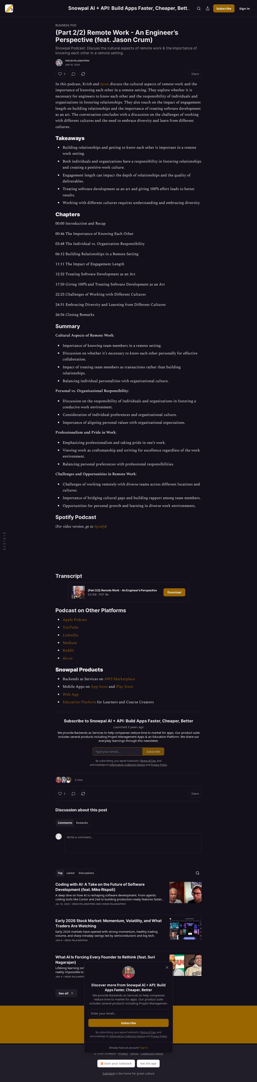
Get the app (148, 1063)
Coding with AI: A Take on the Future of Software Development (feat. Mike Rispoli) (100, 887)
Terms (134, 1053)
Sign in (244, 8)
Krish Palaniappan (83, 904)
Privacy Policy (159, 1036)
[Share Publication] (208, 8)
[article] (128, 896)
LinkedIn (70, 635)
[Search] (199, 8)
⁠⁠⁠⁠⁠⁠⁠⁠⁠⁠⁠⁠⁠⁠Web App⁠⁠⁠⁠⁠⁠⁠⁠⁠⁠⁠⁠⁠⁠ (71, 694)
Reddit (68, 650)
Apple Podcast (75, 620)
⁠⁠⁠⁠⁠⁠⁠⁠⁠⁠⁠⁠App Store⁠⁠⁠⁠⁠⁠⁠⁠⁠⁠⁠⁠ (99, 687)
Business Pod (65, 25)
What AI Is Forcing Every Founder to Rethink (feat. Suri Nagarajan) (105, 960)
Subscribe (223, 8)
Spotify (99, 526)
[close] (167, 967)
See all (63, 993)
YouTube (70, 627)
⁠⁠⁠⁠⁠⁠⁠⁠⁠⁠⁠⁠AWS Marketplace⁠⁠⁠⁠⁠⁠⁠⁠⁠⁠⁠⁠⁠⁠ (119, 679)
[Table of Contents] (4, 541)
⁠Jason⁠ (104, 84)
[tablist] (72, 823)
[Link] (50, 138)
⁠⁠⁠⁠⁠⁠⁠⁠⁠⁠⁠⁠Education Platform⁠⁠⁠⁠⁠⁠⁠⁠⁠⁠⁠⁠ (79, 702)
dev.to (67, 658)
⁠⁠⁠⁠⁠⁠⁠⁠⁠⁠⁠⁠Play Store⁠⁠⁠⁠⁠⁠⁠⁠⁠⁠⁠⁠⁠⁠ (124, 687)
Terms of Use (148, 1032)
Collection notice (152, 1053)
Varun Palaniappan (77, 60)
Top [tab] (60, 873)
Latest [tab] (70, 873)
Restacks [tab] (82, 823)
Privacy (123, 1053)
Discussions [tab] (86, 873)
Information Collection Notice (127, 1036)
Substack (109, 1073)
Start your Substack (118, 1063)
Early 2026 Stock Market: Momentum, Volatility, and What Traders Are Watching (108, 923)
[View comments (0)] (73, 74)
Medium (70, 643)
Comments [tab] (65, 823)
